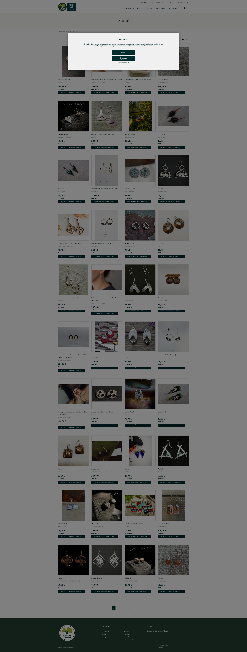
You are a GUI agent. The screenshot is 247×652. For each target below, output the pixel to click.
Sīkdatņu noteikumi (123, 62)
